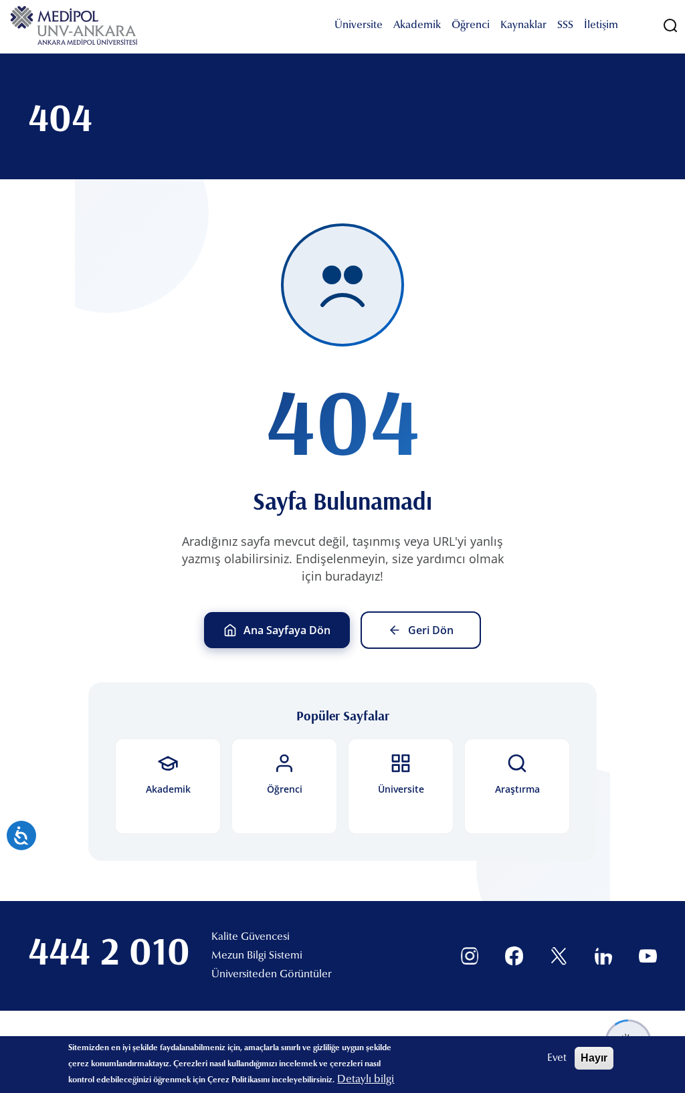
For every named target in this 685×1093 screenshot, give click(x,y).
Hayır (594, 1058)
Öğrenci (471, 25)
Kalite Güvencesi (250, 937)
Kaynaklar (523, 25)
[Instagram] (470, 956)
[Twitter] (559, 956)
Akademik (417, 25)
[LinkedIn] (604, 956)
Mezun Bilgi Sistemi (256, 956)
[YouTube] (648, 956)
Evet (557, 1058)
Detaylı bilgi (365, 1079)
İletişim (601, 25)
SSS (565, 25)
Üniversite (358, 25)
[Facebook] (514, 956)
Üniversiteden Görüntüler (271, 974)
